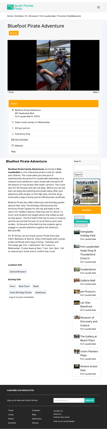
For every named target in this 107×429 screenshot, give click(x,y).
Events (79, 217)
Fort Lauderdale (23, 116)
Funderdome (88, 269)
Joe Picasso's (88, 291)
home (10, 16)
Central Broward (18, 271)
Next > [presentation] (96, 92)
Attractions (82, 221)
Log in (12, 297)
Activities (19, 16)
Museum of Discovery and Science (88, 321)
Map (13, 151)
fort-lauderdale (48, 16)
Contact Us (58, 411)
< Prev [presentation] (11, 92)
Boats (36, 286)
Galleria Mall (87, 280)
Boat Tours (24, 286)
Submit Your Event (62, 417)
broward (33, 16)
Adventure (40, 292)
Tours (12, 286)
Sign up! (89, 400)
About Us (57, 414)
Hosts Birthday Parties (21, 292)
